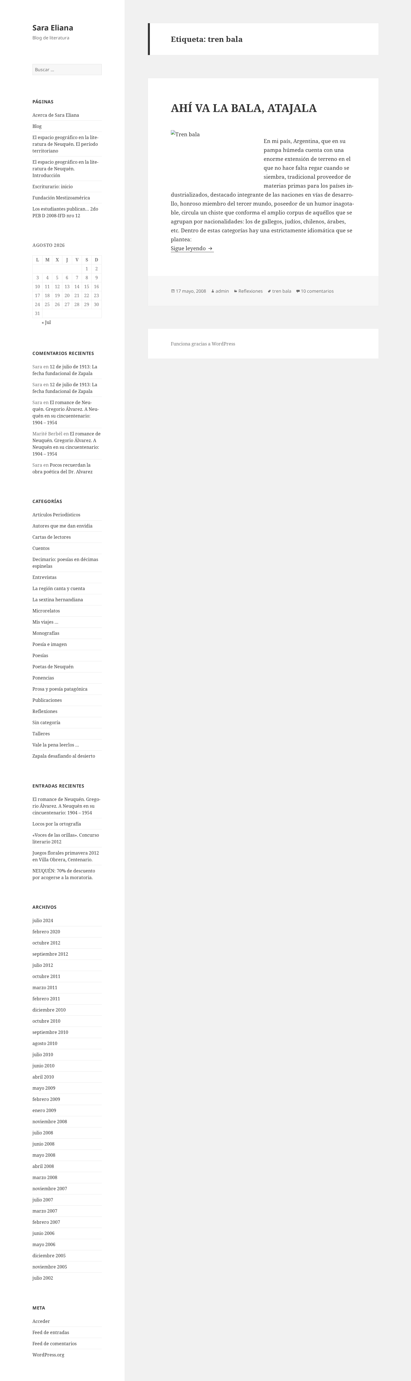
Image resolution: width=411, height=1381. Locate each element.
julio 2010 (42, 1054)
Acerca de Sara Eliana (55, 115)
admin (222, 291)
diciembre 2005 (49, 1256)
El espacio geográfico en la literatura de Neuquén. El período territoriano (65, 144)
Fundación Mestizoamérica (61, 198)
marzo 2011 (44, 987)
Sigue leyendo (192, 248)
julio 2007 (42, 1200)
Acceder (41, 1321)
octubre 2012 (46, 943)
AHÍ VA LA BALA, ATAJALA (244, 107)
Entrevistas (44, 577)
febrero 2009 (46, 1099)
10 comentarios (317, 291)
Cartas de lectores (51, 537)
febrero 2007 (46, 1222)
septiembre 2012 (50, 954)
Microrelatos (46, 611)
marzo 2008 (44, 1177)
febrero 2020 (46, 932)
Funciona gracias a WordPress (203, 344)
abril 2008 (43, 1166)
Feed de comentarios (54, 1344)
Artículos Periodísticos (56, 515)
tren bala (281, 291)
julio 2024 (42, 920)
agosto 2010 (44, 1043)
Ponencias (43, 678)
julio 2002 (42, 1278)
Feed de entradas (50, 1332)
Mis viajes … (45, 622)
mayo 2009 (43, 1088)
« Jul (46, 322)
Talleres (41, 734)
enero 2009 (44, 1110)
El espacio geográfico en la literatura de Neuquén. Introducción (65, 168)
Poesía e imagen (49, 644)
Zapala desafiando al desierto (63, 756)
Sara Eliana (52, 27)
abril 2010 (43, 1077)
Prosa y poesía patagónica (60, 689)
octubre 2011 (46, 976)
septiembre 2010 (50, 1032)
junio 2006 (43, 1233)
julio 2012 (42, 965)
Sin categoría (46, 722)
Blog (37, 126)
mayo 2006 (43, 1244)
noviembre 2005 (49, 1267)
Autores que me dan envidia (62, 526)
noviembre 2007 (49, 1189)
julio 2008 (42, 1133)
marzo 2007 (44, 1211)
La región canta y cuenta (58, 588)
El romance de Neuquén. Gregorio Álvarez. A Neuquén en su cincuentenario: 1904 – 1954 (66, 806)
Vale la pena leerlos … (55, 745)
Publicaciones (47, 700)
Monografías (45, 633)
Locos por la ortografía (56, 824)
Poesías (40, 655)
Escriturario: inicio (52, 186)
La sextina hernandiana (57, 600)
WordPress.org (48, 1355)
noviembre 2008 (49, 1121)
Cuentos (40, 548)
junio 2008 (43, 1144)
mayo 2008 (43, 1155)
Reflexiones (44, 711)
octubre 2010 (46, 1021)
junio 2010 (43, 1066)
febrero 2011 (46, 999)
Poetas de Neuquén (53, 667)
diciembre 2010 (49, 1010)
